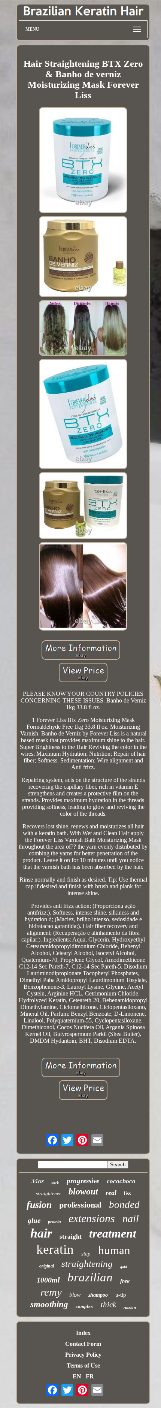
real (111, 1192)
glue (34, 1220)
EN (77, 1376)
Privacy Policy (83, 1354)
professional (80, 1204)
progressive (83, 1181)
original (46, 1266)
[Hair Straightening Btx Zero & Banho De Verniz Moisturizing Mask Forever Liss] (83, 160)
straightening (87, 1264)
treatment (112, 1233)
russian (130, 1307)
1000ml (48, 1280)
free (125, 1281)
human (114, 1250)
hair (41, 1233)
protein (54, 1221)
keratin (55, 1249)
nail (130, 1218)
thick (108, 1304)
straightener (48, 1193)
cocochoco (121, 1181)
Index (83, 1333)
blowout (83, 1191)
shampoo (98, 1295)
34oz (37, 1181)
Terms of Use (83, 1365)
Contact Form (83, 1344)
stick (55, 1183)
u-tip (120, 1295)
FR (90, 1376)
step (86, 1254)
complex (84, 1306)
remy (51, 1292)
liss (127, 1193)
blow (75, 1294)
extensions (92, 1218)
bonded (124, 1204)
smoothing (49, 1304)
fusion (39, 1204)
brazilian (90, 1277)
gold (123, 1267)
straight (71, 1236)
